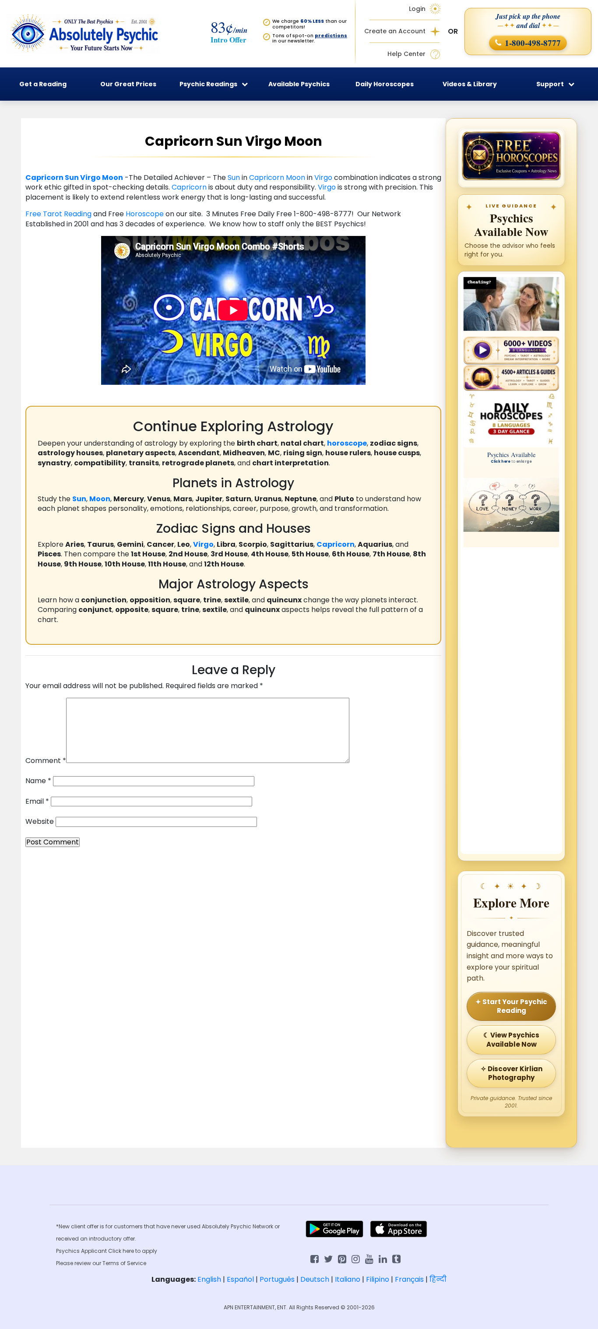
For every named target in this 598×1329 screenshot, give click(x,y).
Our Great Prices (128, 84)
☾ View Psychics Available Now (511, 1039)
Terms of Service (124, 1263)
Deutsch (314, 1279)
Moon (112, 177)
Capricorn (44, 177)
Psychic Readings (208, 84)
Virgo (90, 177)
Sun (72, 177)
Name (38, 781)
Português (277, 1279)
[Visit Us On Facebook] (314, 1258)
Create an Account (395, 31)
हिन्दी (438, 1279)
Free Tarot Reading (59, 214)
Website (39, 821)
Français (409, 1279)
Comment (45, 761)
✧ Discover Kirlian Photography (511, 1073)
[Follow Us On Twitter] (328, 1258)
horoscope (347, 443)
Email (37, 801)
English (209, 1279)
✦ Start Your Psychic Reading (511, 1006)
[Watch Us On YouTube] (369, 1258)
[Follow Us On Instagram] (356, 1258)
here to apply (140, 1251)
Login (417, 8)
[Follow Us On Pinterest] (342, 1258)
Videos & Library (470, 84)
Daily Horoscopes (384, 84)
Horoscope (145, 214)
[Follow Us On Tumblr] (396, 1258)
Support (550, 84)
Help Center (406, 54)
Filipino (377, 1279)
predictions (331, 35)
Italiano (347, 1279)
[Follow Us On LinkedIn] (383, 1258)
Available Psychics (299, 84)
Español (240, 1279)
